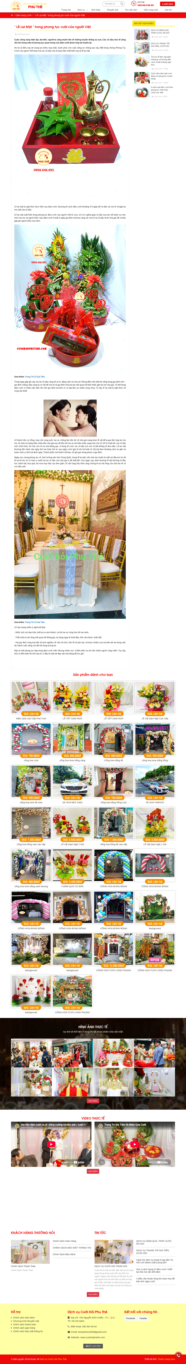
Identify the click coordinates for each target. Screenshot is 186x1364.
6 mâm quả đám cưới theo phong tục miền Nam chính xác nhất (162, 90)
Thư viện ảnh (131, 9)
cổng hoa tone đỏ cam (31, 802)
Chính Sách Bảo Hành (64, 1254)
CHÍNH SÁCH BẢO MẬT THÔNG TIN (72, 1248)
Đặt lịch (168, 3)
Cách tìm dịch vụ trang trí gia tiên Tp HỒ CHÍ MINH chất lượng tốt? (154, 1261)
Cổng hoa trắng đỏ (113, 760)
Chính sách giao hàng (23, 1328)
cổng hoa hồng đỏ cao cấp (113, 844)
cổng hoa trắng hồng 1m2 (114, 802)
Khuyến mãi (112, 9)
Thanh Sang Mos (166, 1359)
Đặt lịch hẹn (94, 1346)
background (155, 928)
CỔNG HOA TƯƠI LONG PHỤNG (113, 970)
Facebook (130, 1318)
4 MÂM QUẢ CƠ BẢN (72, 886)
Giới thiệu (95, 9)
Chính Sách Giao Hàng (64, 1241)
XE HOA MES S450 (72, 802)
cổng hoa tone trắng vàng (72, 760)
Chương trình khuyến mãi (25, 1321)
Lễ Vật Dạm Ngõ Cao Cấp (155, 718)
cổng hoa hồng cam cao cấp (31, 844)
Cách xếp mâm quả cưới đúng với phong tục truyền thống (161, 76)
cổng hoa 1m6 (31, 760)
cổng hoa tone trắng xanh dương (31, 886)
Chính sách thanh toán (24, 1324)
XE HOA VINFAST (155, 802)
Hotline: (145, 3)
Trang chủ (66, 9)
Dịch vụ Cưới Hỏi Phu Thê (53, 1359)
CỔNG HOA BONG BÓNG (113, 886)
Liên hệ (168, 9)
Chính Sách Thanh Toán (23, 1266)
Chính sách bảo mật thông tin (27, 1331)
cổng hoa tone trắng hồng (155, 760)
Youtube (143, 1318)
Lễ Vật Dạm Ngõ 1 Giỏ (154, 844)
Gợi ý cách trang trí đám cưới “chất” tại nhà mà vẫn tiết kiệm (154, 1270)
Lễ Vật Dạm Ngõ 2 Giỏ (72, 844)
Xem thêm (93, 1101)
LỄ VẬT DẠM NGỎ (72, 718)
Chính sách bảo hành (23, 1317)
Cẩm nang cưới (151, 9)
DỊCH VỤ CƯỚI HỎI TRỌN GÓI (111, 1266)
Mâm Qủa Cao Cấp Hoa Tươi (31, 718)
